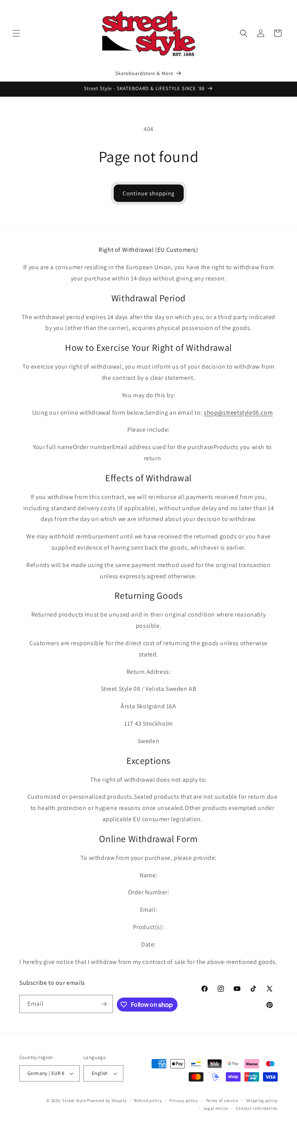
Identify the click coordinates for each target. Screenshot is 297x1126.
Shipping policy (262, 1100)
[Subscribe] (104, 1004)
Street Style (74, 1100)
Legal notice (215, 1108)
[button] (16, 33)
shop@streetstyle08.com (238, 412)
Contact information (257, 1108)
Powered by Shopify (107, 1100)
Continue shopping (149, 193)
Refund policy (148, 1100)
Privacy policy (183, 1100)
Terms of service (222, 1100)
